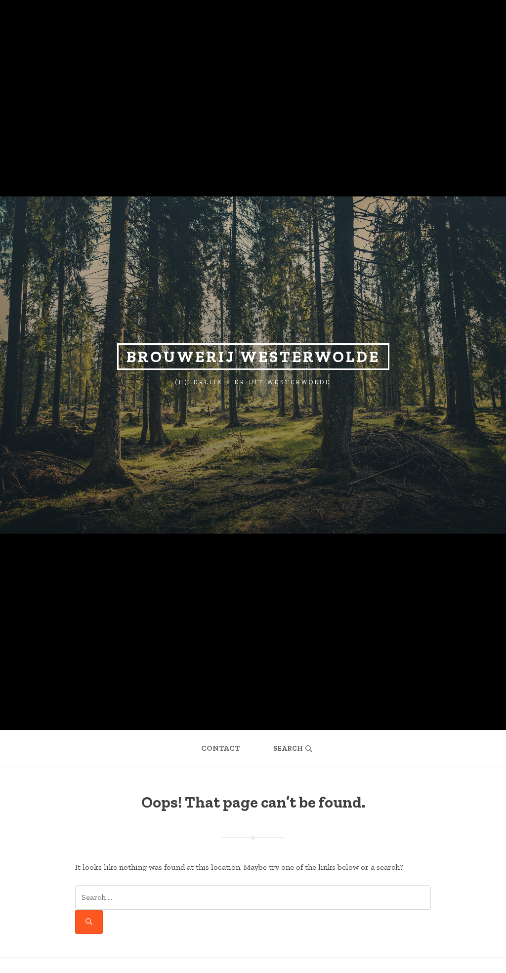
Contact (220, 748)
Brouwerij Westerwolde (253, 356)
